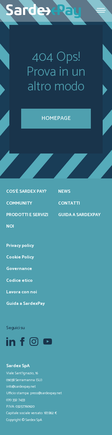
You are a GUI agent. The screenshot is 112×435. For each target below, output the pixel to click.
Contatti (69, 203)
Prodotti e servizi (27, 215)
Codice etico (19, 280)
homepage (56, 118)
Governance (19, 268)
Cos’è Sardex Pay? (26, 191)
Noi (10, 226)
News (64, 191)
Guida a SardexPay (79, 215)
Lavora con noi (21, 292)
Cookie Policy (20, 257)
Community (19, 203)
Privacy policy (20, 245)
